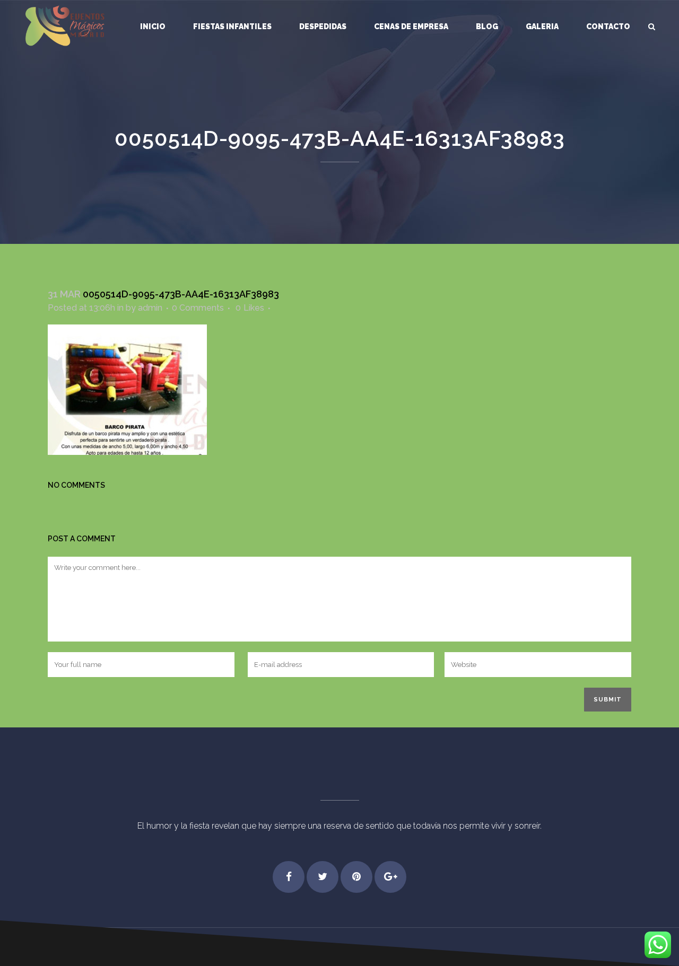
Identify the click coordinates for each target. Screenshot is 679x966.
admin (150, 308)
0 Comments (198, 308)
